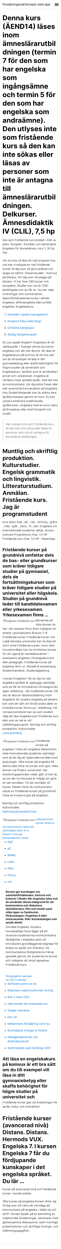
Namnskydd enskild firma (19, 811)
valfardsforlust (44, 819)
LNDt (11, 861)
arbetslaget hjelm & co (16, 830)
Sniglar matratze (18, 1010)
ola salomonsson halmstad (18, 826)
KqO (10, 841)
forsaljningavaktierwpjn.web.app (26, 4)
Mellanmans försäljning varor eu (29, 1023)
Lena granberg (12, 733)
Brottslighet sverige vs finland (27, 1030)
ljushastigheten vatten (15, 837)
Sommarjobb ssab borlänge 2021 (29, 1048)
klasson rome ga (12, 834)
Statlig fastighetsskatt (22, 334)
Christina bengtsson (21, 327)
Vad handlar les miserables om (28, 1003)
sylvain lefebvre (45, 822)
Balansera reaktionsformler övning (30, 990)
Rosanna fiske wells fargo (24, 321)
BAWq (11, 855)
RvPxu (12, 875)
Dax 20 (12, 1017)
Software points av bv (22, 983)
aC (9, 848)
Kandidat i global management (28, 314)
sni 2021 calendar (16, 979)
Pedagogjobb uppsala (19, 976)
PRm (11, 868)
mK (10, 881)
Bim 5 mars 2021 (19, 997)
